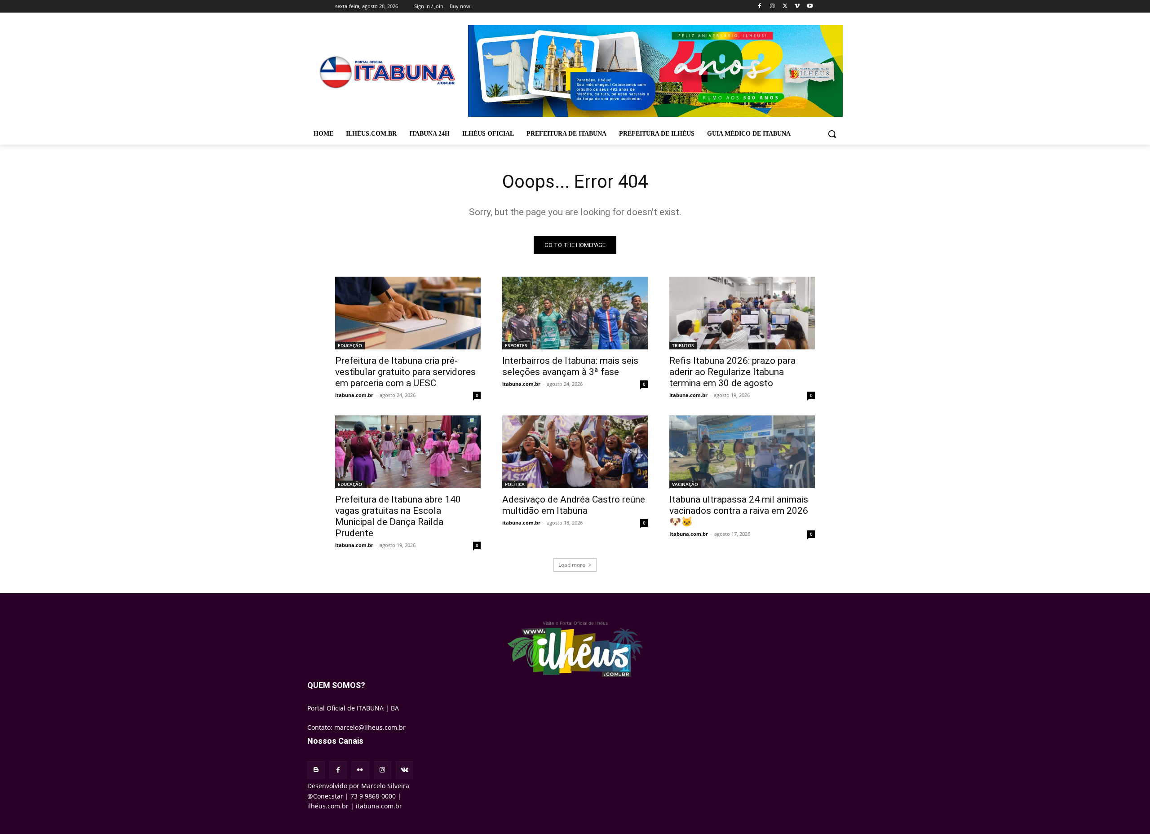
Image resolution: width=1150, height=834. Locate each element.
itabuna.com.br (354, 395)
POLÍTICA (515, 484)
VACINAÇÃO (685, 484)
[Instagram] (772, 6)
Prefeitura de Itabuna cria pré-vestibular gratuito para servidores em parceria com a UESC (405, 371)
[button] (832, 134)
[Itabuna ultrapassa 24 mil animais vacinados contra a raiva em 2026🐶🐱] (742, 451)
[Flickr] (360, 770)
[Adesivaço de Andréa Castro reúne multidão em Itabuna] (575, 451)
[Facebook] (760, 6)
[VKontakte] (404, 770)
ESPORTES (516, 345)
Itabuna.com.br (688, 533)
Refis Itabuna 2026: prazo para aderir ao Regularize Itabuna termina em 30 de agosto (732, 371)
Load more (571, 565)
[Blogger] (316, 770)
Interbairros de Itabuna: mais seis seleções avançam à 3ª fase (570, 366)
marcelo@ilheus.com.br (370, 727)
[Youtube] (810, 6)
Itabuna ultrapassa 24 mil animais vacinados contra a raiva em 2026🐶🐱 (738, 510)
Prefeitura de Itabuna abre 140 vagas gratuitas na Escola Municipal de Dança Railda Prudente (398, 516)
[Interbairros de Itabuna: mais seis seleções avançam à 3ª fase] (575, 313)
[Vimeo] (797, 6)
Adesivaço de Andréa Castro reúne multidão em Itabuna (573, 505)
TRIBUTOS (683, 345)
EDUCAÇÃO (350, 345)
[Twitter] (785, 6)
